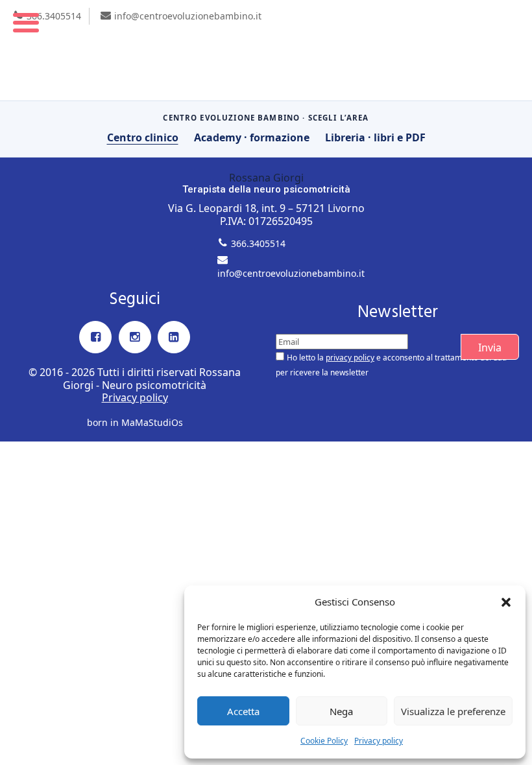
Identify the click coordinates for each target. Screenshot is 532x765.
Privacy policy (378, 740)
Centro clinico (142, 137)
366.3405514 (54, 16)
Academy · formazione (251, 137)
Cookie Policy (324, 740)
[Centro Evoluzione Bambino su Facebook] (95, 337)
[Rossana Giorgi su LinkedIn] (174, 337)
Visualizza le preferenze (453, 711)
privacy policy (350, 358)
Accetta (243, 711)
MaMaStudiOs (152, 422)
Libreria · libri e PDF (375, 137)
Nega (341, 711)
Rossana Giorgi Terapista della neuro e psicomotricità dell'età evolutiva (266, 49)
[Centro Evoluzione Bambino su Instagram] (135, 337)
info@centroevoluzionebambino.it (187, 16)
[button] (506, 602)
